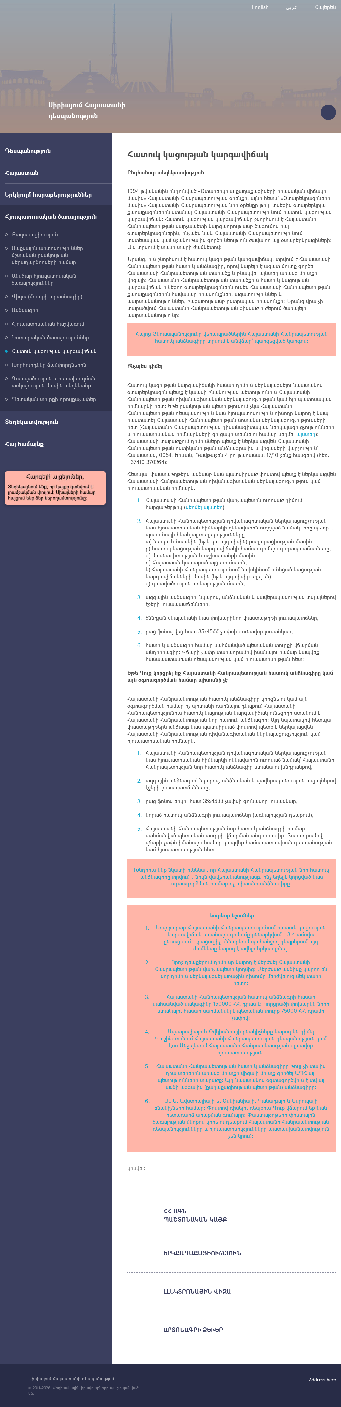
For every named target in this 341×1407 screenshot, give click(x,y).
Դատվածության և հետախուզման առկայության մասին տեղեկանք (53, 382)
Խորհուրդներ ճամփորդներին (49, 364)
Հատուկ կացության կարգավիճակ (54, 350)
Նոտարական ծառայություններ (50, 337)
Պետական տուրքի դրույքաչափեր (54, 398)
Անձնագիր (25, 309)
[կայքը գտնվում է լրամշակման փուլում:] (55, 488)
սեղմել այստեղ (204, 506)
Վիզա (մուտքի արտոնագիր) (47, 296)
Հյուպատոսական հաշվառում (48, 323)
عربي (292, 6)
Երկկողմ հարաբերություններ (48, 194)
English (260, 6)
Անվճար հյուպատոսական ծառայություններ (44, 279)
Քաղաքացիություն (35, 234)
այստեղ (305, 433)
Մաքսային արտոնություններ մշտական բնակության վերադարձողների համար (47, 254)
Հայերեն (325, 6)
